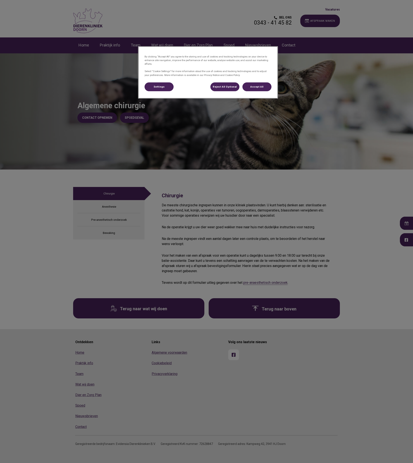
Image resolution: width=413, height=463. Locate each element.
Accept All (257, 86)
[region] (208, 72)
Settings (159, 86)
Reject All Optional (225, 86)
